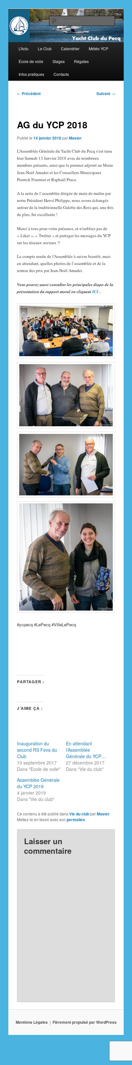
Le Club (45, 48)
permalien (76, 819)
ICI (95, 291)
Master (75, 138)
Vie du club (79, 814)
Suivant (105, 93)
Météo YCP (98, 48)
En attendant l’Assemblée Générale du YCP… (86, 749)
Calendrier (70, 48)
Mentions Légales (32, 1022)
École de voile (31, 61)
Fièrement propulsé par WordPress (85, 1022)
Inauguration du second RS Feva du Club (37, 749)
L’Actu (24, 48)
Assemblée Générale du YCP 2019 (38, 783)
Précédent (29, 93)
